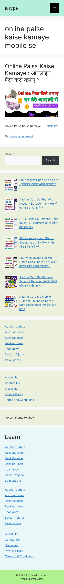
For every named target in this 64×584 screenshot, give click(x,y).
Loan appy (12, 348)
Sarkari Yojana (14, 354)
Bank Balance (14, 337)
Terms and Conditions (19, 399)
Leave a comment (21, 136)
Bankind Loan (14, 343)
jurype (11, 8)
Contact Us (12, 383)
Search (9, 154)
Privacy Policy (14, 394)
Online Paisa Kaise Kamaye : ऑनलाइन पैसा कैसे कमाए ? (29, 73)
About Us (11, 377)
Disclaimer (12, 388)
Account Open (14, 332)
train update (13, 360)
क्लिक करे (52, 126)
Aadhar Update (15, 326)
